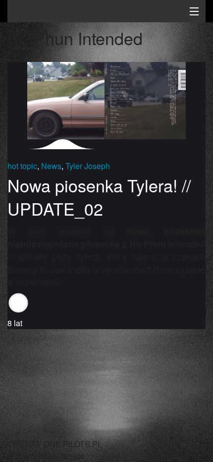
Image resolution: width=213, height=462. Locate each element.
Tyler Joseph (87, 166)
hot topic (22, 166)
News (51, 166)
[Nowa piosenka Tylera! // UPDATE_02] (106, 99)
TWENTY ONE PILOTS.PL (76, 12)
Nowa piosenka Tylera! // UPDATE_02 (99, 197)
